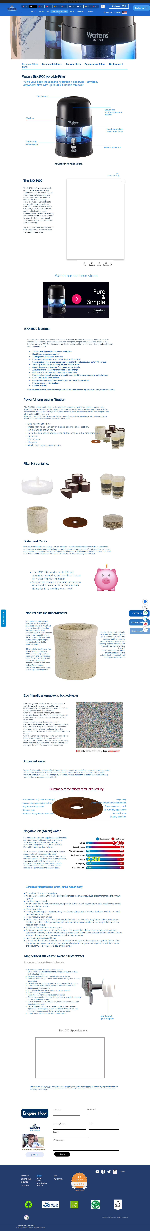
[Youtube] (97, 1172)
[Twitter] (109, 1172)
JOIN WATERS (104, 1217)
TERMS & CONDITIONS (122, 1217)
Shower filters (73, 64)
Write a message (58, 1140)
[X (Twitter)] (145, 607)
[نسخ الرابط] (145, 629)
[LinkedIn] (145, 618)
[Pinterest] (145, 623)
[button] (81, 12)
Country (55, 1132)
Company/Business (59, 1124)
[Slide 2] (75, 55)
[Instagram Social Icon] (115, 1172)
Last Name (90, 1109)
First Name (56, 1110)
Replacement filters (95, 64)
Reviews (3, 618)
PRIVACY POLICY (112, 1217)
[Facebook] (145, 601)
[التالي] (140, 37)
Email (90, 1124)
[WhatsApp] (145, 612)
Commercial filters (51, 64)
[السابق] (10, 37)
